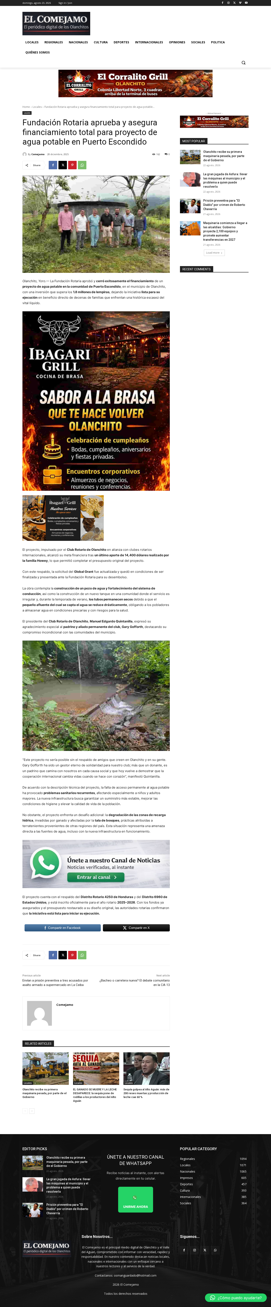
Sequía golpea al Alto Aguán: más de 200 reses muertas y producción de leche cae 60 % (146, 1093)
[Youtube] (246, 3)
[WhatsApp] (82, 165)
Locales (37, 107)
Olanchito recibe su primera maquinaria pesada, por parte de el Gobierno (44, 1093)
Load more (213, 252)
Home (26, 107)
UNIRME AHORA (135, 1207)
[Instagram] (228, 3)
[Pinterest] (72, 165)
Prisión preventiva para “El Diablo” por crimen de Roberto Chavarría (224, 205)
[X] (234, 3)
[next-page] (32, 1111)
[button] (243, 62)
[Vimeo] (240, 3)
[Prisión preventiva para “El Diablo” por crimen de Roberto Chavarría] (190, 206)
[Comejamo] (25, 154)
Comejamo (37, 154)
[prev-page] (25, 1111)
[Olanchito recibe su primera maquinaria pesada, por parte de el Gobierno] (45, 1068)
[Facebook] (222, 3)
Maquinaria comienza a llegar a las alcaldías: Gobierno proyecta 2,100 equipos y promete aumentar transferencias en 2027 (225, 231)
